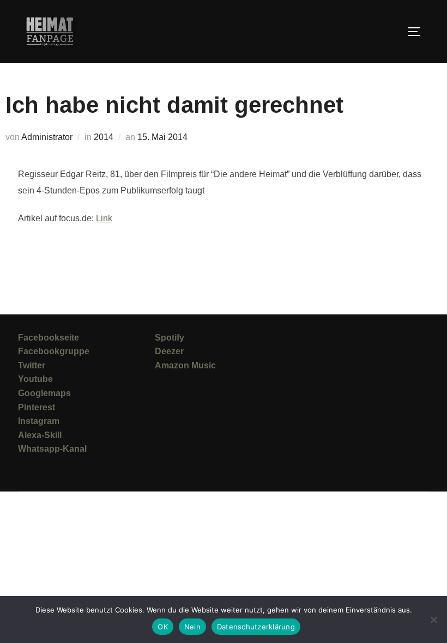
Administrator (47, 137)
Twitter (31, 365)
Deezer (169, 351)
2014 (103, 137)
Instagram (38, 421)
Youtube (35, 379)
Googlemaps (44, 393)
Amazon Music (185, 365)
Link (104, 218)
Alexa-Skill (40, 435)
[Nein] (433, 619)
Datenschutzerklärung (256, 626)
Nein (192, 626)
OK (163, 626)
